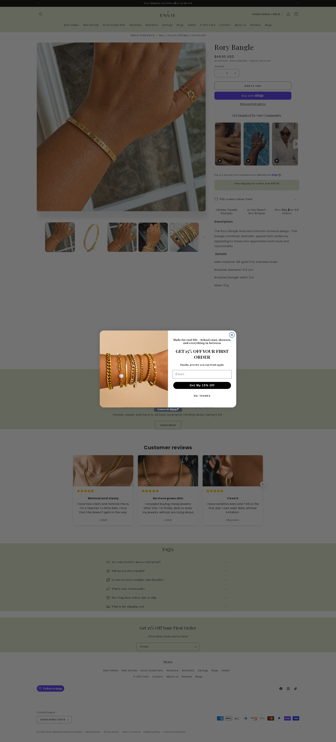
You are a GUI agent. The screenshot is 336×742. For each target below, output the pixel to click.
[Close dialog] (231, 335)
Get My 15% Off (202, 385)
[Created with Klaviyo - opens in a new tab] (168, 409)
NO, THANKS (202, 396)
